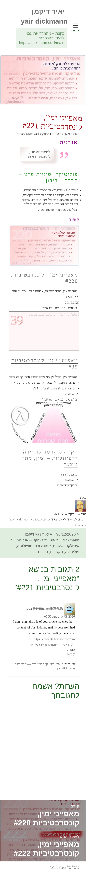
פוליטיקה (72, 552)
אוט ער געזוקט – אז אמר (36, 540)
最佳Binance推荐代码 (48, 608)
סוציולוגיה (24, 546)
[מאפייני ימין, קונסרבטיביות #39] (43, 331)
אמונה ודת (42, 546)
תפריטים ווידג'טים (75, 29)
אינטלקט (72, 546)
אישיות (58, 546)
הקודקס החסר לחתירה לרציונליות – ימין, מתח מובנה (49, 458)
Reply (71, 654)
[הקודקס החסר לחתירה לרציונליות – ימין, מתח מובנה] (43, 422)
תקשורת (56, 552)
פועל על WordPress (64, 867)
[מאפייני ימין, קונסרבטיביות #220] (43, 239)
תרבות (43, 552)
